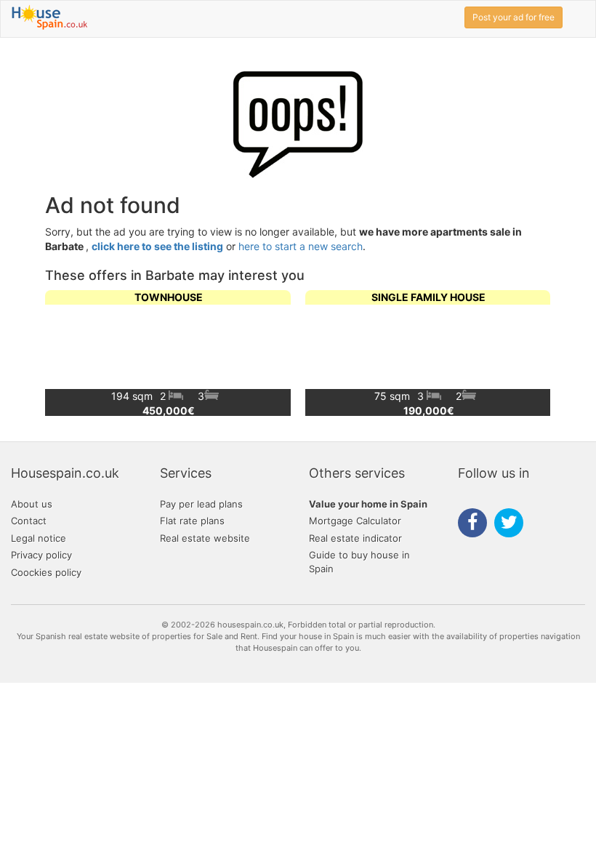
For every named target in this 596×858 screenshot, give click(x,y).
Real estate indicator (355, 538)
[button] (534, 353)
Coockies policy (46, 572)
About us (31, 504)
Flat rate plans (192, 520)
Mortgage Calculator (355, 520)
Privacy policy (41, 555)
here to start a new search (300, 246)
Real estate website (205, 538)
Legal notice (38, 538)
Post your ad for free (513, 17)
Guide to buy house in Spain (359, 561)
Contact (29, 520)
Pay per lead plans (201, 504)
